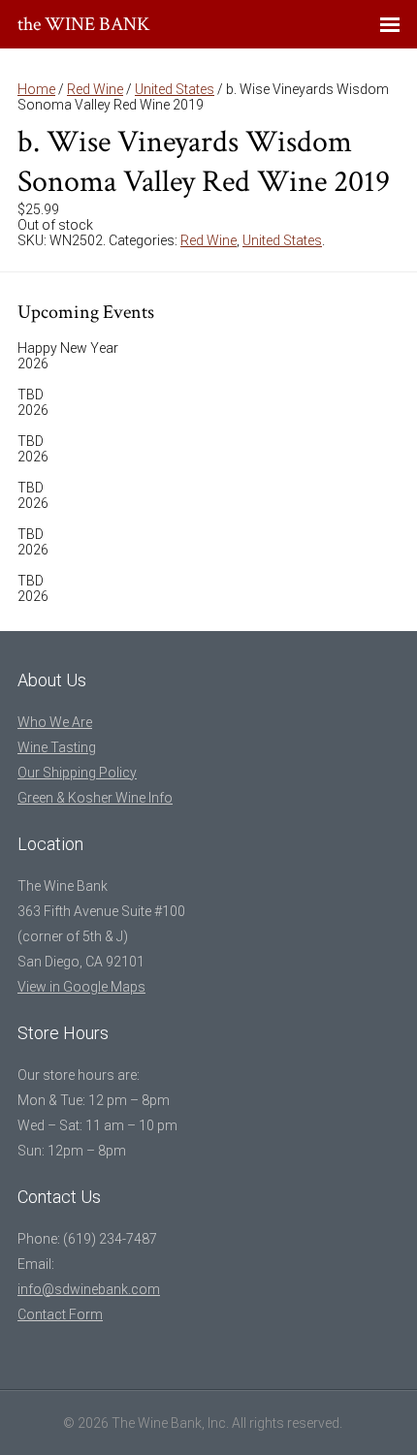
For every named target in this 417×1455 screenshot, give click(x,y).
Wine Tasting (56, 747)
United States (174, 89)
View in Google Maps (81, 987)
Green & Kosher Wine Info (95, 798)
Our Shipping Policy (77, 772)
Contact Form (60, 1314)
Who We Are (54, 722)
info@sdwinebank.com (88, 1289)
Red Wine (95, 89)
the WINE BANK (83, 24)
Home (36, 89)
